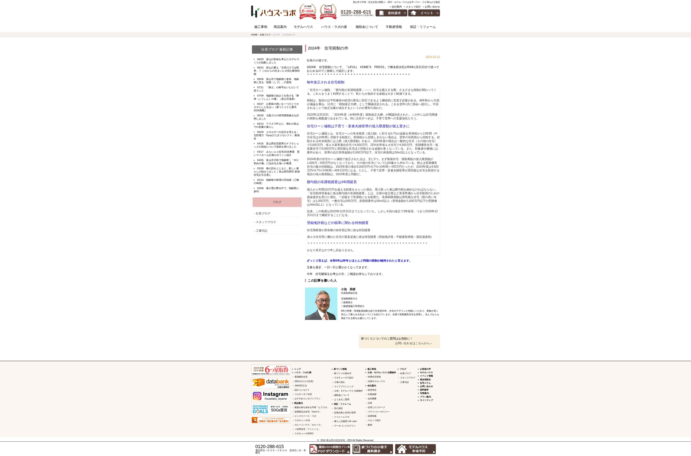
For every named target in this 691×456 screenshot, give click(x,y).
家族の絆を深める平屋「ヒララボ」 (312, 407)
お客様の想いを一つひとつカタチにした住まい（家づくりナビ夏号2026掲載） (276, 107)
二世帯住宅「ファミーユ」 (307, 429)
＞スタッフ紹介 (412, 6)
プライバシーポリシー (378, 411)
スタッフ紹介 (374, 420)
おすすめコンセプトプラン (307, 398)
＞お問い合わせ (431, 6)
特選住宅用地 (374, 377)
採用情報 (372, 416)
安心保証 (338, 408)
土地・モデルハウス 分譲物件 (348, 391)
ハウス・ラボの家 (334, 27)
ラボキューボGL (302, 420)
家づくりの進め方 (342, 373)
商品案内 (280, 27)
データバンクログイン (345, 425)
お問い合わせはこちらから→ (414, 343)
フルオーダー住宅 (303, 394)
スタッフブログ (266, 222)
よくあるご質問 (341, 399)
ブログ (277, 202)
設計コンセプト (302, 390)
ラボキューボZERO (304, 433)
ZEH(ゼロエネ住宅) (304, 381)
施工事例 (260, 27)
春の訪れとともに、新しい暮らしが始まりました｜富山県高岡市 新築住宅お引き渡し (277, 171)
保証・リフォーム (423, 27)
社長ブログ (263, 213)
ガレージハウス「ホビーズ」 (309, 425)
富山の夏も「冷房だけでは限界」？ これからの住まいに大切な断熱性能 (277, 70)
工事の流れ (339, 382)
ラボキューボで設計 (344, 377)
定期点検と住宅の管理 (345, 412)
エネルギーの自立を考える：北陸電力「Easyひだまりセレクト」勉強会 (277, 135)
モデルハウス (303, 27)
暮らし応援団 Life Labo (345, 421)
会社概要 (372, 398)
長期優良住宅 (301, 377)
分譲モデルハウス (376, 381)
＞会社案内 (395, 6)
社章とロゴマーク (376, 407)
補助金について (367, 27)
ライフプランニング (344, 386)
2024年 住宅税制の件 (328, 48)
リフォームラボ (341, 417)
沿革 (370, 403)
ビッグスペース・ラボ (305, 416)
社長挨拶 (372, 394)
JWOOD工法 (301, 385)
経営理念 (372, 390)
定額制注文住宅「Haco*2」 (308, 411)
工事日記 (261, 230)
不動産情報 (394, 27)
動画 (370, 425)
